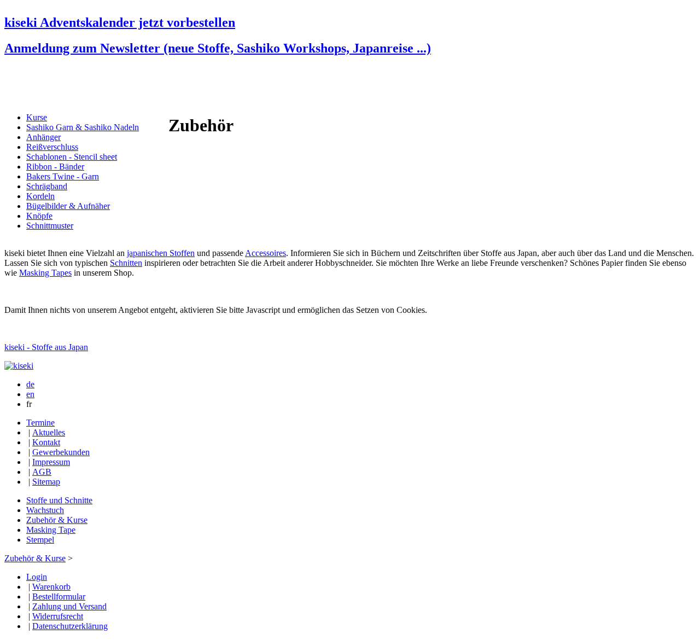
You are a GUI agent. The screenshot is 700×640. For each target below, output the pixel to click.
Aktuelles (48, 432)
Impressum (51, 462)
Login (36, 576)
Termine (40, 422)
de (30, 384)
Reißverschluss (52, 147)
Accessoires (265, 253)
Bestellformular (58, 596)
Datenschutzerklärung (70, 626)
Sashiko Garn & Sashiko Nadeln (82, 127)
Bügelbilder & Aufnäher (68, 206)
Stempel (40, 539)
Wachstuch (45, 510)
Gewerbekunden (61, 452)
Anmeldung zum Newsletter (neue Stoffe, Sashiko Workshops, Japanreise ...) (217, 48)
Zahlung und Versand (69, 606)
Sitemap (46, 481)
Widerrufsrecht (57, 616)
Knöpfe (39, 215)
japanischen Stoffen (161, 253)
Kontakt (46, 442)
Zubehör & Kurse (57, 520)
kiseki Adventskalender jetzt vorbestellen (119, 22)
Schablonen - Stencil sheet (71, 156)
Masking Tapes (45, 272)
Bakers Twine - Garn (62, 176)
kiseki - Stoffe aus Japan (46, 347)
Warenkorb (51, 586)
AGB (41, 471)
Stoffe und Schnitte (59, 500)
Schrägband (46, 186)
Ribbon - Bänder (55, 166)
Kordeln (40, 196)
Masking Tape (50, 529)
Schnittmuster (49, 225)
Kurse (36, 117)
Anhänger (43, 137)
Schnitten (126, 262)
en (30, 394)
